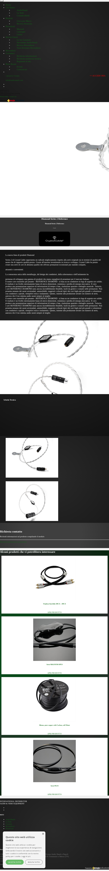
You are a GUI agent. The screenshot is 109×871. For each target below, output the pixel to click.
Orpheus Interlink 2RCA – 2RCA (54, 604)
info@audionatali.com (14, 80)
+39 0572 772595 (12, 76)
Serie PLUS (54, 786)
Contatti (9, 824)
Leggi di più (26, 856)
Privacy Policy (4, 96)
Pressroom (9, 828)
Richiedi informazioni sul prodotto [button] (13, 542)
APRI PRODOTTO (54, 612)
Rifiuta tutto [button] (34, 862)
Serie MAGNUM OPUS (55, 664)
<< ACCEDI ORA (97, 76)
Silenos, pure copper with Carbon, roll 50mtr (54, 725)
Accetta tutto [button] (14, 862)
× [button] (43, 834)
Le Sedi (8, 822)
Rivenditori (10, 826)
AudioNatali (10, 819)
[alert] (24, 849)
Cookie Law (13, 96)
